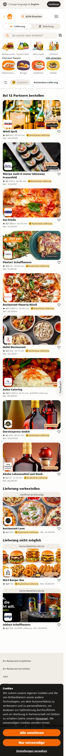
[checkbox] (8, 67)
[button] (8, 16)
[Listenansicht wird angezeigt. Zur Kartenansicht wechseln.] (60, 35)
